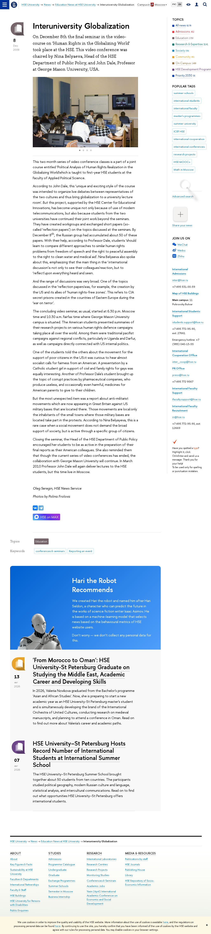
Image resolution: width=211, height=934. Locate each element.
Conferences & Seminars (101, 880)
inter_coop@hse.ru (184, 362)
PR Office (178, 368)
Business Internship (59, 897)
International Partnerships (24, 884)
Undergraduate (57, 870)
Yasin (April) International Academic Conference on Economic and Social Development (102, 897)
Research (94, 853)
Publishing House (135, 870)
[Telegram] (41, 507)
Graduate (54, 875)
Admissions (54, 859)
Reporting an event (80, 551)
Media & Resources (140, 853)
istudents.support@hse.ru (187, 322)
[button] (36, 112)
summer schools (183, 93)
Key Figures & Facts (21, 864)
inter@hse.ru (180, 280)
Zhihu (180, 256)
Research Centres (97, 864)
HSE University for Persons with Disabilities (25, 903)
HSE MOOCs (182, 162)
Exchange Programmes (61, 880)
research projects (184, 154)
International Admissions (180, 271)
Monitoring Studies (98, 875)
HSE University (18, 841)
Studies (54, 853)
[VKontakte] (35, 507)
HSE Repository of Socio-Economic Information (139, 883)
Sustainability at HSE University (21, 872)
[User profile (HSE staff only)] (196, 4)
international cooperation (189, 139)
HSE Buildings (18, 895)
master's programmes (187, 116)
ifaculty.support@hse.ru (186, 399)
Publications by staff (136, 859)
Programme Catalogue (61, 864)
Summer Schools (58, 886)
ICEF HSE (179, 131)
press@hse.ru (180, 375)
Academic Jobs (96, 886)
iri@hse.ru (178, 417)
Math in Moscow (183, 169)
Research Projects (97, 870)
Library (129, 875)
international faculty (185, 108)
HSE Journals (132, 864)
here (165, 922)
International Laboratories (101, 859)
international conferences (189, 146)
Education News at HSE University (60, 841)
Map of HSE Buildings (185, 293)
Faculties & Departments (24, 879)
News (34, 841)
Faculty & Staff (18, 890)
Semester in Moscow (60, 891)
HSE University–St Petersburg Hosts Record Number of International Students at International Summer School (79, 754)
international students (187, 100)
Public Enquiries (19, 910)
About (15, 853)
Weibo (181, 250)
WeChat (182, 244)
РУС (174, 4)
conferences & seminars (50, 551)
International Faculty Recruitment (184, 408)
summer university (185, 123)
